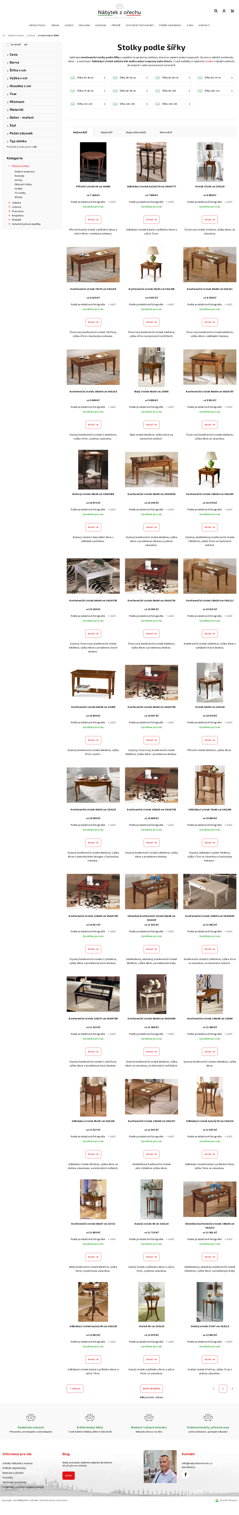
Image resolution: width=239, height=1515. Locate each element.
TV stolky (20, 193)
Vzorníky (8, 1477)
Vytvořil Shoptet (228, 1500)
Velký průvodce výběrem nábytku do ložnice (87, 1462)
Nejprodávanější (136, 132)
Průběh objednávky (14, 1468)
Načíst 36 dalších (151, 1388)
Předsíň (16, 220)
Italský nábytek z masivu (18, 1463)
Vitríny (19, 180)
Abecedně (166, 132)
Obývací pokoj (20, 166)
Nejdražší (106, 132)
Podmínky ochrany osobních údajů (23, 1487)
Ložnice (17, 207)
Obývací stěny (23, 184)
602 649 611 (188, 1467)
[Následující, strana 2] (223, 1389)
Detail (91, 219)
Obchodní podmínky (15, 1482)
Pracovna (17, 211)
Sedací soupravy (25, 171)
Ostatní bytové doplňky (26, 224)
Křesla (18, 197)
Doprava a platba (13, 1473)
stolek (209, 61)
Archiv (68, 1475)
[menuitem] (37, 25)
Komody (19, 176)
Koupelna (17, 215)
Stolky (18, 188)
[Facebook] (185, 1474)
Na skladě (19, 44)
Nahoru (76, 1388)
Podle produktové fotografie (88, 202)
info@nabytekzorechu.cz (197, 1463)
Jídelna (16, 203)
